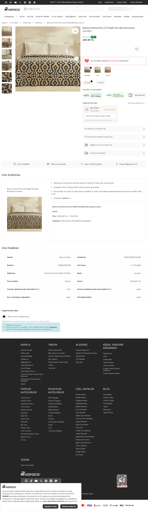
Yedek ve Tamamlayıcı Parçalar (86, 353)
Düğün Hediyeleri (81, 422)
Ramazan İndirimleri (82, 440)
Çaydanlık (24, 413)
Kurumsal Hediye (81, 410)
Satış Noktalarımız (27, 365)
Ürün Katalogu (25, 368)
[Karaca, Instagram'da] (26, 481)
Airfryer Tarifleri (108, 401)
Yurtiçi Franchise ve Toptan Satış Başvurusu (32, 375)
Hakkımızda (25, 353)
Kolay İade (79, 362)
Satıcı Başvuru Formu (28, 371)
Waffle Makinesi (53, 410)
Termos (23, 440)
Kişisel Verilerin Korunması (113, 346)
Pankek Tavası (25, 428)
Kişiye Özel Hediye (82, 425)
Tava (50, 428)
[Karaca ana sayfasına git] (30, 473)
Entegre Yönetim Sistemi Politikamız (111, 369)
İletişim (23, 384)
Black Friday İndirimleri (83, 443)
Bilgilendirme (107, 353)
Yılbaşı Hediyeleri (81, 434)
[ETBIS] (118, 480)
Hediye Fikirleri (108, 413)
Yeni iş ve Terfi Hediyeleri (84, 419)
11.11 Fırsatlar (79, 455)
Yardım (52, 344)
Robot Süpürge (53, 398)
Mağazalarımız (26, 362)
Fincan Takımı (25, 407)
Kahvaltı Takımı (26, 401)
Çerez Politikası (108, 363)
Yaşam (105, 407)
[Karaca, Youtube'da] (36, 481)
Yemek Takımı (26, 398)
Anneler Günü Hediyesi (83, 431)
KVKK (105, 357)
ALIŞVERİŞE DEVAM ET (74, 31)
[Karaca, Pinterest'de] (46, 481)
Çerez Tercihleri (108, 366)
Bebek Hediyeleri (81, 407)
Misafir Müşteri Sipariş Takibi (58, 362)
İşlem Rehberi (52, 359)
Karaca (25, 344)
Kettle (50, 416)
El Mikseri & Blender (55, 404)
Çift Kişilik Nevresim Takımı (30, 434)
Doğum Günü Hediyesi (83, 416)
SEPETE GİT (74, 37)
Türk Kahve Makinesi (55, 431)
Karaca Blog (107, 395)
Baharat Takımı (26, 437)
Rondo (50, 425)
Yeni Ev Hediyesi (81, 446)
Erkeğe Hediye (81, 452)
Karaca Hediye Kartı (82, 350)
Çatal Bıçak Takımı (27, 404)
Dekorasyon (107, 410)
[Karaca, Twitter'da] (41, 481)
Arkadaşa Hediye (81, 404)
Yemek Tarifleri (108, 398)
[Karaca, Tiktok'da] (31, 481)
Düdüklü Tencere (26, 410)
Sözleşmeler (107, 360)
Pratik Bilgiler (107, 404)
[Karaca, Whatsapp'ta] (56, 481)
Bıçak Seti (24, 416)
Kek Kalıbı (24, 422)
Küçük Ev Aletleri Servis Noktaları (59, 356)
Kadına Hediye (80, 449)
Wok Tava (24, 425)
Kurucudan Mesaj (26, 356)
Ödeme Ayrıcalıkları (27, 465)
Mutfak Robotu (53, 407)
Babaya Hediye (81, 398)
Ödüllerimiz (25, 359)
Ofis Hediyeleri (80, 413)
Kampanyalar (80, 356)
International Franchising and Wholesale (30, 380)
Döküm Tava (25, 419)
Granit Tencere (26, 431)
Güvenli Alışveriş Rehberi (111, 373)
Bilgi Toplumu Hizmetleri (56, 353)
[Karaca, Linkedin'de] (51, 481)
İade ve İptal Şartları (55, 350)
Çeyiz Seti (79, 428)
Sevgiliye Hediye (81, 401)
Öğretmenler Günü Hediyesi (85, 437)
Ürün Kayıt (51, 368)
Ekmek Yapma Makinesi (56, 422)
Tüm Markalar (80, 359)
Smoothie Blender (54, 413)
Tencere (51, 419)
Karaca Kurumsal (26, 350)
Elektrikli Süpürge (54, 401)
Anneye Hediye (81, 395)
